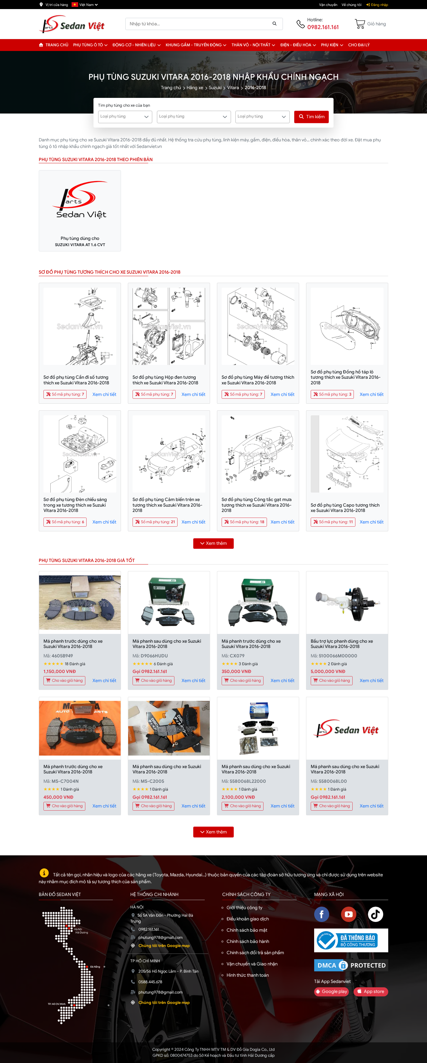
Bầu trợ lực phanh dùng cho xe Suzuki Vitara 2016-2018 (342, 643)
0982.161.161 (323, 27)
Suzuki (215, 87)
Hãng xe (195, 87)
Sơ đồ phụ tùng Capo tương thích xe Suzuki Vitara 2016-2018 (345, 507)
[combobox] (125, 117)
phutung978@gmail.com (160, 937)
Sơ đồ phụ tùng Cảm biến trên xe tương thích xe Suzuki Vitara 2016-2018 (167, 505)
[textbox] (121, 116)
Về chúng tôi (351, 5)
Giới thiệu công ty (244, 907)
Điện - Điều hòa (295, 45)
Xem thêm (216, 543)
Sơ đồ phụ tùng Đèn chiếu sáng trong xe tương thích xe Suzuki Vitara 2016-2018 (75, 505)
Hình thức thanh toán (248, 975)
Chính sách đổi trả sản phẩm (255, 952)
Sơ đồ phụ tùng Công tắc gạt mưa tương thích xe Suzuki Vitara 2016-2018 (257, 505)
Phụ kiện (329, 45)
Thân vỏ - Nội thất (251, 45)
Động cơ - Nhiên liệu (134, 45)
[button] (106, 45)
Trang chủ (56, 45)
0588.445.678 (150, 982)
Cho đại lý (359, 45)
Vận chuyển (328, 5)
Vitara (233, 87)
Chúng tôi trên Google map (164, 945)
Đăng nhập (379, 5)
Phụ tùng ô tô (88, 45)
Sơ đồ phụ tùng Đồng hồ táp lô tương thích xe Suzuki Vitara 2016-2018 (345, 377)
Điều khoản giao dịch (248, 919)
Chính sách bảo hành (248, 941)
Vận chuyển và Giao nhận (252, 964)
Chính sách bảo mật (247, 930)
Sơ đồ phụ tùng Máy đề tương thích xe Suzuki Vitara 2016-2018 (258, 379)
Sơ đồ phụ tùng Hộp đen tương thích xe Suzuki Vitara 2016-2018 (165, 379)
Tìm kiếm (315, 116)
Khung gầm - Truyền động (194, 45)
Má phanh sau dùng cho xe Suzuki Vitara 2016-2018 (167, 643)
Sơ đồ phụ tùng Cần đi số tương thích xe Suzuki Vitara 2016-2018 (76, 379)
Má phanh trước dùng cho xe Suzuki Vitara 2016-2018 (73, 643)
